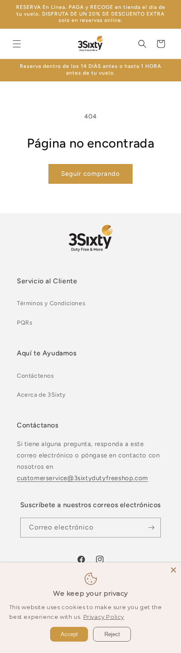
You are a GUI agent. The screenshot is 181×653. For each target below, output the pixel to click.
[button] (17, 44)
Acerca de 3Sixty (41, 394)
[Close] (173, 570)
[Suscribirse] (151, 527)
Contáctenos (35, 375)
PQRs (24, 322)
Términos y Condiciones (51, 303)
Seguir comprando (90, 173)
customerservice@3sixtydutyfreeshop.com (82, 478)
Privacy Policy (103, 616)
